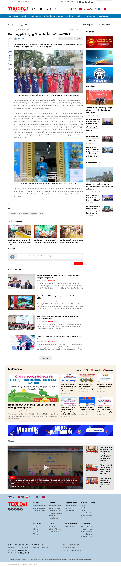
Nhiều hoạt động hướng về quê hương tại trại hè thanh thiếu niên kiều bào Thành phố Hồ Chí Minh (93, 152)
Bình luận (98, 25)
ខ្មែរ (101, 9)
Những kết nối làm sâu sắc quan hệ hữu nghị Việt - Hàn (92, 139)
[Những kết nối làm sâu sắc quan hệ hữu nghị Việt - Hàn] (107, 139)
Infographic (109, 370)
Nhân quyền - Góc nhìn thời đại (53, 16)
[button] (46, 467)
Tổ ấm (35, 526)
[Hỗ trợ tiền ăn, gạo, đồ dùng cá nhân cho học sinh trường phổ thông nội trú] (33, 388)
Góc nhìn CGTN (54, 531)
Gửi (79, 263)
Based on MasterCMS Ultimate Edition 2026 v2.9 (23, 564)
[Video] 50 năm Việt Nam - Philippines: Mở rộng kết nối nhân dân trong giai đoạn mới (106, 469)
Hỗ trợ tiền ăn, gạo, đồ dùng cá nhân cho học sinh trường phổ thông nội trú (31, 406)
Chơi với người (69, 510)
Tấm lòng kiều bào (55, 506)
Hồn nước (36, 529)
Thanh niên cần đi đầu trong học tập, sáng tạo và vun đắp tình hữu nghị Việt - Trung (99, 110)
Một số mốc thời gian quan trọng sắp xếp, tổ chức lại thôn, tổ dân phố (87, 387)
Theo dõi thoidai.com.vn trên (66, 39)
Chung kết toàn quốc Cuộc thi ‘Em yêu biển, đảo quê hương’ (93, 198)
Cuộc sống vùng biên (87, 529)
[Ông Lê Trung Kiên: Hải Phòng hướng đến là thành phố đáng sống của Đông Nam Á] (21, 281)
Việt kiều (23, 16)
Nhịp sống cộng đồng (56, 513)
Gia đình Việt (70, 16)
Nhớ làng (36, 531)
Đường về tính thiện (87, 513)
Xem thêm (45, 358)
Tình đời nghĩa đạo (87, 508)
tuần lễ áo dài (24, 214)
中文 (84, 9)
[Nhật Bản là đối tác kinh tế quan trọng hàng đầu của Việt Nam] (105, 378)
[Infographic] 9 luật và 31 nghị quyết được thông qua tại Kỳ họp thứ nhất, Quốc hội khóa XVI (69, 411)
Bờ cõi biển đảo (103, 16)
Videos (44, 9)
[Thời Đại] (18, 9)
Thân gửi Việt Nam (39, 510)
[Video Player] (45, 467)
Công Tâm (21, 38)
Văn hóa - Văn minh (55, 529)
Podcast (36, 9)
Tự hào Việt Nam (54, 508)
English (75, 9)
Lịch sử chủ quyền (86, 534)
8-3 (42, 214)
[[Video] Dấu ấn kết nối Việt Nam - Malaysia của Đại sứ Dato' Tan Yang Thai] (92, 480)
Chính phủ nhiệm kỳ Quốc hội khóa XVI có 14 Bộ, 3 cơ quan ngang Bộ (104, 410)
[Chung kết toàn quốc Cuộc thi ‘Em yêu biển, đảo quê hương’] (107, 198)
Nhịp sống (52, 526)
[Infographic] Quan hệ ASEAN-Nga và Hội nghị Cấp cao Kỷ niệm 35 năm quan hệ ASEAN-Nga (68, 388)
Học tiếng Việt (53, 518)
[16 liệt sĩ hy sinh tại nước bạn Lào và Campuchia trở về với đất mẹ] (21, 342)
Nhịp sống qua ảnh (23, 411)
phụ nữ (34, 214)
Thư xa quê (52, 515)
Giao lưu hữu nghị (86, 536)
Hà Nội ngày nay (70, 526)
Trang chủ (13, 30)
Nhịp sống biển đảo (87, 531)
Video (87, 370)
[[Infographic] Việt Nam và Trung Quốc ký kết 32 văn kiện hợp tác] (87, 401)
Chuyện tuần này (107, 25)
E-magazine (97, 370)
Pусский (93, 9)
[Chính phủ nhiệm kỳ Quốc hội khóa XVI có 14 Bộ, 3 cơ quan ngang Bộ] (105, 401)
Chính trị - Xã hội (17, 24)
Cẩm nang (84, 518)
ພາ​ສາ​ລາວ (110, 9)
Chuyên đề (90, 32)
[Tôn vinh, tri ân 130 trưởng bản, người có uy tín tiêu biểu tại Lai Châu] (21, 302)
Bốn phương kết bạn (39, 506)
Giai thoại (68, 508)
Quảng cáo (53, 9)
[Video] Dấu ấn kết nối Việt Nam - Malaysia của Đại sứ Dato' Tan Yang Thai (106, 483)
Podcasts (78, 370)
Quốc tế (79, 16)
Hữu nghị (15, 16)
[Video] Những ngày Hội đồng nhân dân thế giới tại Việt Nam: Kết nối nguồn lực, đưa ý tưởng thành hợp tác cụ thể (106, 454)
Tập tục (35, 534)
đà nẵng (13, 214)
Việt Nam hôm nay (90, 16)
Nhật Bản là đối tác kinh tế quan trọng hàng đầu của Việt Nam (104, 387)
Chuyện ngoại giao (35, 16)
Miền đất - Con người (87, 526)
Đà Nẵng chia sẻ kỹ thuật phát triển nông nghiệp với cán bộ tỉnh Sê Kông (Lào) (19, 242)
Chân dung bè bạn (39, 508)
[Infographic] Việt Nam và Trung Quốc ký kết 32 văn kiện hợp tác (87, 410)
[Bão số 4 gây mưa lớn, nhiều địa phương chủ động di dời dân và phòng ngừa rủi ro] (99, 174)
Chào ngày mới (88, 25)
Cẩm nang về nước (55, 510)
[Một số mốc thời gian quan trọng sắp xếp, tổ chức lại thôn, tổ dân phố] (87, 378)
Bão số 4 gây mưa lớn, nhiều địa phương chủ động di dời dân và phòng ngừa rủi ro (99, 186)
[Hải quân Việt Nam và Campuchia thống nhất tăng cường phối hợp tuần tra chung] (107, 209)
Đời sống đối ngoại (71, 506)
